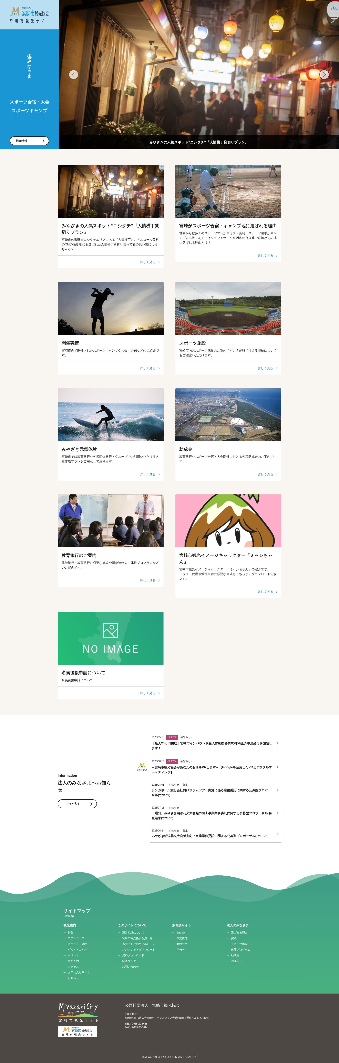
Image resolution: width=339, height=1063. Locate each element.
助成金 (235, 955)
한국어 (181, 949)
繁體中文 (182, 943)
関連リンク (129, 961)
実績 (234, 938)
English (181, 932)
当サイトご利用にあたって (138, 943)
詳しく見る (148, 262)
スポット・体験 (77, 943)
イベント (73, 955)
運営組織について (133, 932)
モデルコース (76, 938)
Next (324, 74)
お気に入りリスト (79, 972)
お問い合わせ (130, 966)
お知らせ (73, 978)
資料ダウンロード (133, 955)
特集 (70, 932)
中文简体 (182, 938)
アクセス (73, 966)
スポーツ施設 (239, 943)
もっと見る (73, 803)
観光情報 (21, 140)
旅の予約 (73, 961)
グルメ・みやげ (77, 949)
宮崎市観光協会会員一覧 (137, 938)
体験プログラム (240, 949)
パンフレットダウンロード (138, 949)
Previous (73, 74)
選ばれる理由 (239, 932)
